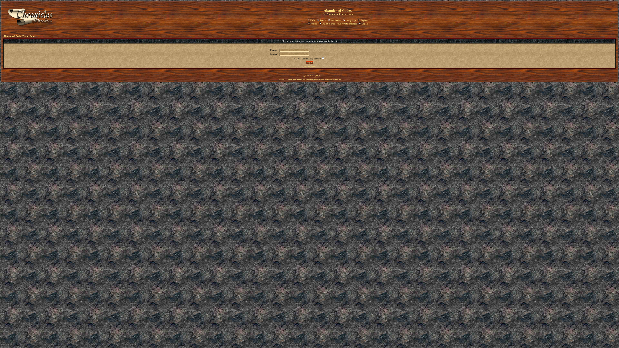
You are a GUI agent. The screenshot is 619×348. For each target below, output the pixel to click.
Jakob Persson (298, 79)
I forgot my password (309, 66)
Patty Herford (339, 79)
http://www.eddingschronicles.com (313, 79)
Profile (314, 24)
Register (364, 20)
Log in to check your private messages (339, 24)
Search (322, 20)
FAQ (312, 20)
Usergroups (351, 20)
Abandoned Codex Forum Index (19, 36)
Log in (365, 24)
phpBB (306, 76)
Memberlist (335, 20)
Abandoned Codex (336, 14)
